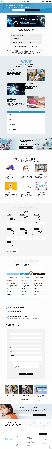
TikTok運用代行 (28, 436)
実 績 (22, 1)
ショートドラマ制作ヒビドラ (29, 441)
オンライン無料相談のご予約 (25, 414)
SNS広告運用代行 (28, 445)
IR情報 (30, 1)
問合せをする (26, 147)
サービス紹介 (19, 1)
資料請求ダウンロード (18, 10)
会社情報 (25, 1)
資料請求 (43, 1)
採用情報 (28, 1)
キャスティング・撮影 (28, 446)
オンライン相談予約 (33, 10)
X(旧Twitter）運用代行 (29, 438)
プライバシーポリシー (18, 440)
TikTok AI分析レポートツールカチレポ (30, 442)
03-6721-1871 (37, 1)
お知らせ (17, 433)
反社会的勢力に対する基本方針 (19, 442)
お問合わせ (48, 1)
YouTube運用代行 (29, 437)
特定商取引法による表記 (18, 444)
